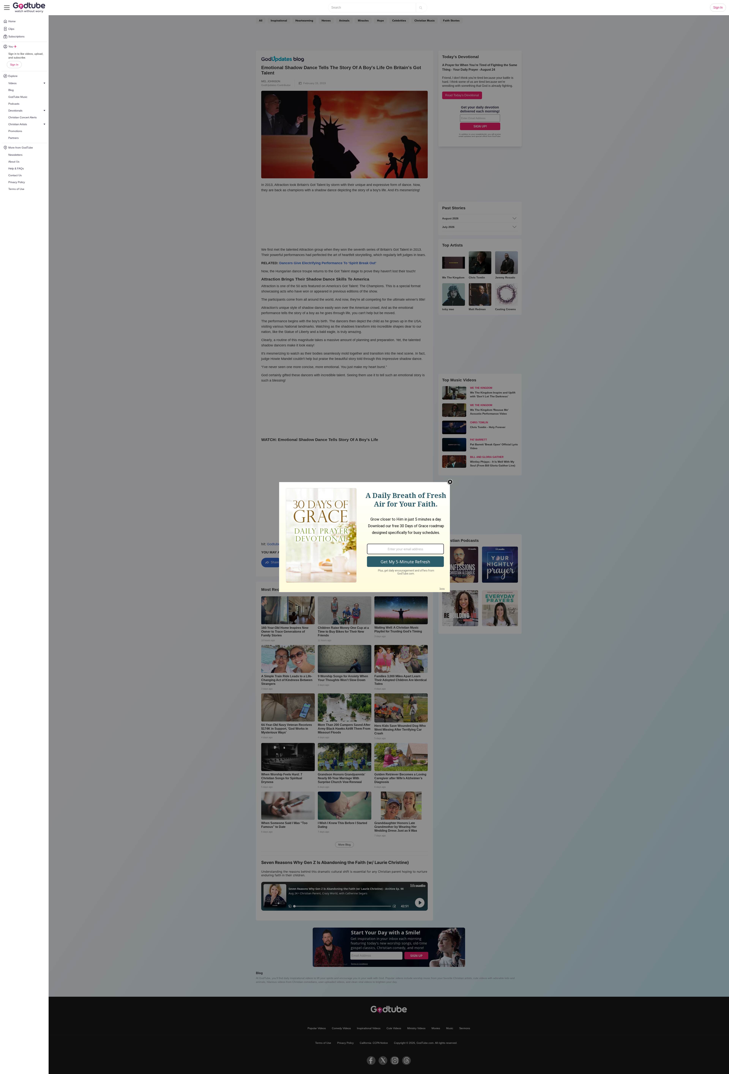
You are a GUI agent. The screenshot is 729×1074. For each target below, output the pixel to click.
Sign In (14, 64)
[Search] (420, 7)
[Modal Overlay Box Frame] (364, 537)
